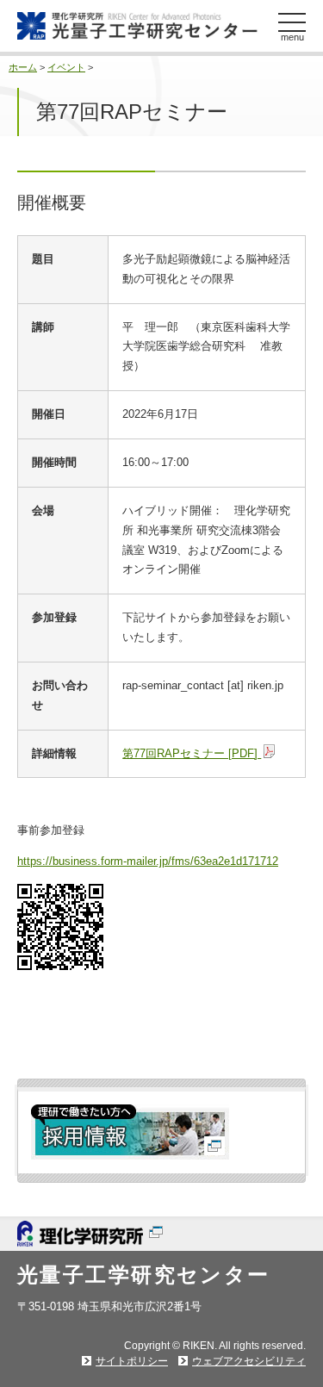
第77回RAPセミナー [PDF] (191, 753)
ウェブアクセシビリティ (249, 1361)
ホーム (23, 67)
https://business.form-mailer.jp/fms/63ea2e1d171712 (147, 861)
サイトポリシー (132, 1361)
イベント (66, 67)
